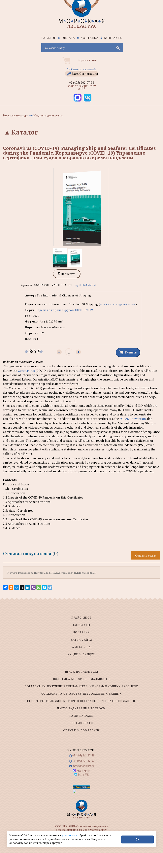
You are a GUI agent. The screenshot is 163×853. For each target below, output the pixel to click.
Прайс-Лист (81, 617)
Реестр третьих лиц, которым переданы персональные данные (81, 701)
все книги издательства (118, 304)
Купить (131, 352)
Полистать (67, 274)
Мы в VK (83, 774)
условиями (70, 835)
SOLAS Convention (133, 419)
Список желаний (83, 69)
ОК (137, 839)
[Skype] (44, 587)
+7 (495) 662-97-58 (81, 82)
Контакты (113, 38)
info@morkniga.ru (83, 766)
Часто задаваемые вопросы (81, 708)
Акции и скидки (81, 654)
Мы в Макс (83, 771)
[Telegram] (50, 587)
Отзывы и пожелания (81, 730)
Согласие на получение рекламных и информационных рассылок (81, 686)
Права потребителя (81, 671)
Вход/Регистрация (85, 74)
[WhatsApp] (38, 587)
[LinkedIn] (27, 587)
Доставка (90, 38)
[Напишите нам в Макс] (78, 98)
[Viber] (33, 587)
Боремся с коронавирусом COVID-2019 (64, 310)
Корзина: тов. (87, 60)
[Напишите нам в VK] (87, 98)
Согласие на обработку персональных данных (81, 693)
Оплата (68, 38)
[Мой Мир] (16, 587)
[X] (22, 587)
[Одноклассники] (11, 587)
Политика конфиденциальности (81, 679)
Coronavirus (26, 371)
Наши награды (81, 715)
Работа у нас (82, 647)
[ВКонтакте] (5, 587)
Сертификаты (81, 723)
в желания (63, 285)
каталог (48, 38)
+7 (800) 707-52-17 (83, 760)
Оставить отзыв (145, 555)
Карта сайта (81, 639)
